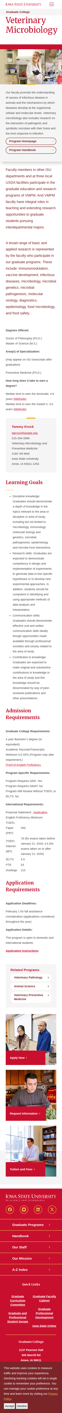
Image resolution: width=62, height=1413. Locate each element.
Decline (22, 1406)
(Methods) (20, 399)
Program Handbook (22, 150)
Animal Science (24, 986)
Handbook (20, 1236)
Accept (9, 1406)
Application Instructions (22, 950)
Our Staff (19, 1247)
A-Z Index (20, 1269)
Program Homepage (22, 141)
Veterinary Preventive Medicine (28, 997)
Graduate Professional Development (44, 1313)
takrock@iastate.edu (25, 433)
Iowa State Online (44, 1326)
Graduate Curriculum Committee (17, 1300)
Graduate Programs (28, 1225)
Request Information (24, 1113)
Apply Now (17, 1057)
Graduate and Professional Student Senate (17, 1317)
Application (40, 812)
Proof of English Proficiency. (23, 765)
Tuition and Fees (21, 1169)
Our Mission (22, 1258)
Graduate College (18, 12)
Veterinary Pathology (28, 977)
